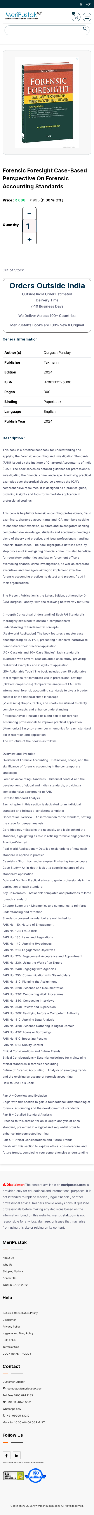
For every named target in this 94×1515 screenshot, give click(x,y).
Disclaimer (9, 1319)
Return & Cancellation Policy (20, 1313)
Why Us (7, 1264)
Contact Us (9, 1278)
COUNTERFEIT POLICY (17, 1353)
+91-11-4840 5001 (19, 1402)
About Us (8, 1257)
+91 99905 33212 (17, 1415)
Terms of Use (11, 1346)
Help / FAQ (9, 1340)
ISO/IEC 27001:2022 (15, 1284)
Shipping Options (13, 1271)
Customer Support (14, 1381)
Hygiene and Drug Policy (18, 1333)
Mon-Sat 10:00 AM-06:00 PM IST (24, 1422)
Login (88, 4)
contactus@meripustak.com (24, 1388)
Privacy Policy (12, 1326)
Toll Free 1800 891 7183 (18, 1395)
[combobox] (47, 30)
